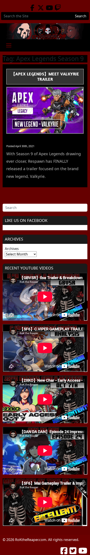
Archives (12, 248)
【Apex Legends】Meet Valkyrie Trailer (45, 76)
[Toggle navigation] (9, 45)
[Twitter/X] (41, 7)
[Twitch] (58, 7)
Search (80, 16)
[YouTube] (49, 7)
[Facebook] (32, 7)
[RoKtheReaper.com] (45, 31)
